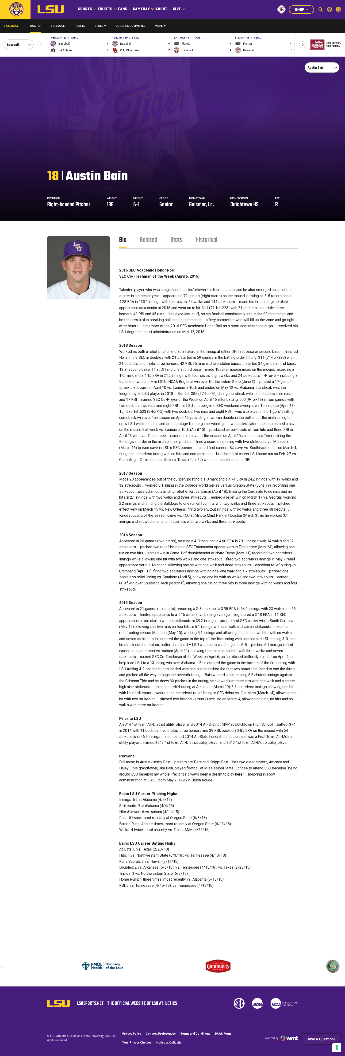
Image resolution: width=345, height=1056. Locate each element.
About (161, 9)
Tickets (105, 9)
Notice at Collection (169, 1042)
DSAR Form (223, 1033)
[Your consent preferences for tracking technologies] (336, 1047)
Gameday (141, 9)
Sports (85, 9)
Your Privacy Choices (137, 1042)
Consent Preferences (161, 1033)
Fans (122, 9)
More (159, 26)
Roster (35, 26)
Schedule (58, 26)
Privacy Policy (131, 1033)
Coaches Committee (130, 26)
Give (177, 9)
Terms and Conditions (195, 1033)
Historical (207, 240)
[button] (302, 44)
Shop (304, 10)
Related (148, 240)
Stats (99, 26)
